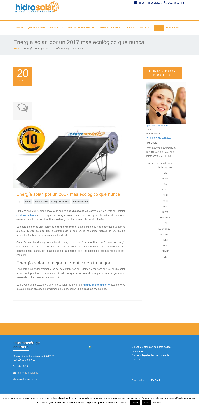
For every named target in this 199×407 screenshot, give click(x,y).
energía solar (41, 201)
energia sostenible (60, 201)
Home (16, 48)
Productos (56, 27)
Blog (158, 27)
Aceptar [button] (134, 403)
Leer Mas (157, 402)
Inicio (19, 27)
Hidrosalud (172, 27)
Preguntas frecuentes (81, 27)
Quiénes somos (36, 27)
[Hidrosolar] (56, 7)
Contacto (144, 27)
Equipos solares (80, 201)
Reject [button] (146, 403)
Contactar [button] (151, 129)
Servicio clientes (110, 27)
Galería (129, 27)
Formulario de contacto (158, 137)
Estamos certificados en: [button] (159, 163)
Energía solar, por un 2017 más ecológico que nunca (68, 194)
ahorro (28, 201)
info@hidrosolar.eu (27, 372)
